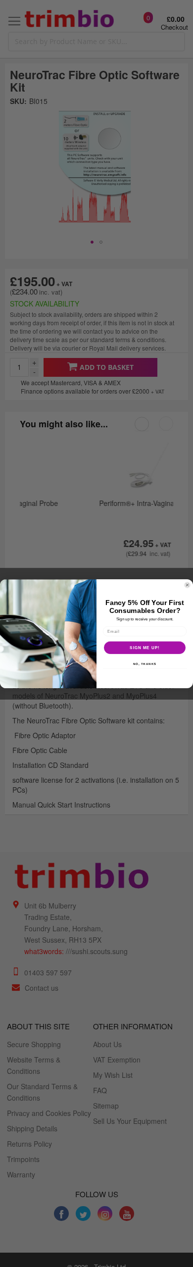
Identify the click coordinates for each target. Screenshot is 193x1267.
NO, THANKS (145, 663)
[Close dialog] (187, 585)
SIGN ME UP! (145, 647)
